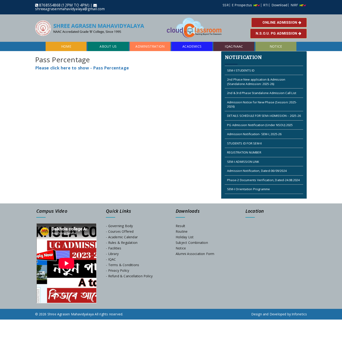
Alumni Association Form (195, 254)
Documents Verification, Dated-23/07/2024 (257, 192)
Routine (182, 231)
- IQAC (111, 259)
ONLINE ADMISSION (280, 22)
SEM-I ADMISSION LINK (243, 156)
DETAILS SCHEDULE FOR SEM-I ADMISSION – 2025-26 (264, 110)
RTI (265, 5)
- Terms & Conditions (122, 265)
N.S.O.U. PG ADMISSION (277, 33)
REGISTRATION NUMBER (244, 146)
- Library (112, 254)
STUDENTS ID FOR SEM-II (244, 137)
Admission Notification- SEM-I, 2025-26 (254, 128)
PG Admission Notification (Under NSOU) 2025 (260, 119)
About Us (108, 46)
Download (280, 5)
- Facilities (113, 248)
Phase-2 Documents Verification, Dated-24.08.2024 (263, 174)
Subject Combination (192, 242)
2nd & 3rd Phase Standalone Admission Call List (261, 87)
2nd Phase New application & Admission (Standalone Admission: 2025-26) (256, 75)
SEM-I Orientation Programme (248, 183)
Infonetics (299, 314)
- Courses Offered (120, 231)
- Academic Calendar (122, 237)
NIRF (295, 5)
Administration (149, 46)
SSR (226, 5)
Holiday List (185, 237)
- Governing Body (119, 226)
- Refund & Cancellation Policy (129, 276)
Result (180, 226)
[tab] (264, 125)
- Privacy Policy (117, 270)
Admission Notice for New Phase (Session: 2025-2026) (262, 98)
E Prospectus (242, 5)
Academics (191, 46)
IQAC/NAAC (234, 46)
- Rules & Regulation (121, 242)
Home (66, 46)
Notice (276, 46)
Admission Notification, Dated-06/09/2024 (257, 165)
